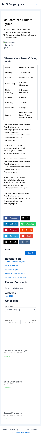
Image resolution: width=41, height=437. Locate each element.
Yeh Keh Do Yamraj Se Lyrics (15, 277)
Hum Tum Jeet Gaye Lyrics (15, 274)
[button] (11, 218)
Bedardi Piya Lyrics (12, 270)
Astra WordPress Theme (20, 432)
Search (7, 249)
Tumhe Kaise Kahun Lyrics (15, 262)
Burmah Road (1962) (13, 32)
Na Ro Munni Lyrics (12, 266)
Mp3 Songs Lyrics (13, 4)
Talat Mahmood (11, 37)
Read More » (7, 356)
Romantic (32, 35)
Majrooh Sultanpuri (21, 35)
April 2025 (9, 296)
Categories (9, 306)
